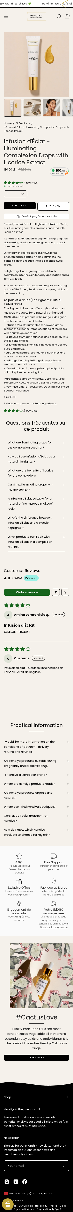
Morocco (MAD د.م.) (20, 1193)
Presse (53, 1205)
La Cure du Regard (17, 352)
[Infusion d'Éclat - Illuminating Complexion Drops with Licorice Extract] (12, 108)
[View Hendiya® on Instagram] (7, 1182)
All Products (23, 123)
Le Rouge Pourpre (41, 360)
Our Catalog (26, 1205)
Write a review (27, 592)
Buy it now (53, 206)
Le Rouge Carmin (16, 360)
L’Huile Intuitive (15, 368)
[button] (58, 16)
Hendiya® (18, 1200)
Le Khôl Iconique (16, 345)
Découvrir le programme (54, 927)
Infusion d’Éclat (15, 325)
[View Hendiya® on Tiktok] (16, 1182)
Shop (7, 1097)
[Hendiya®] (36, 16)
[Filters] (56, 592)
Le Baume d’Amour (18, 337)
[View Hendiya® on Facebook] (25, 1182)
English (43, 1193)
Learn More (36, 1057)
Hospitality (41, 1205)
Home (8, 123)
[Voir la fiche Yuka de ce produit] (59, 172)
